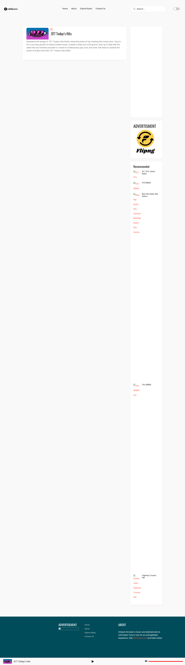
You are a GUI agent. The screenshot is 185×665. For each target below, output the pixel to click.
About (87, 629)
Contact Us (89, 636)
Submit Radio (90, 633)
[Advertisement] (146, 73)
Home (87, 625)
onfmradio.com (140, 638)
